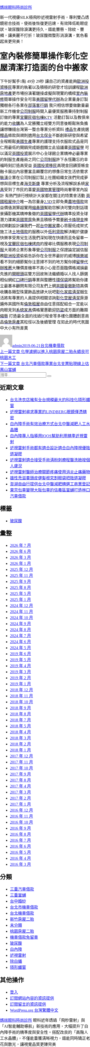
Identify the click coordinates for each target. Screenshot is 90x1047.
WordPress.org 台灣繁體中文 (34, 1010)
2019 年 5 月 (20, 660)
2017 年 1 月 (20, 804)
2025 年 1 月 (20, 599)
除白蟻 (16, 961)
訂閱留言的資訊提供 (28, 1004)
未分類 (16, 925)
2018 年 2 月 (20, 744)
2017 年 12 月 (21, 756)
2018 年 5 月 (20, 726)
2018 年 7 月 (20, 720)
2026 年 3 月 (20, 557)
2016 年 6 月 (20, 846)
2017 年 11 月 (21, 762)
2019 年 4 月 (20, 666)
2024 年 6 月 (20, 642)
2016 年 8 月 (20, 834)
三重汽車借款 (22, 889)
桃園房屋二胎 (22, 931)
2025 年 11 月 (21, 575)
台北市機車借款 (24, 907)
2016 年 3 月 (20, 864)
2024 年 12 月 (21, 605)
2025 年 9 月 (20, 581)
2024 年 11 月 (21, 611)
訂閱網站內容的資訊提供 (32, 998)
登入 (14, 992)
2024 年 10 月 (21, 618)
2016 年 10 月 (21, 822)
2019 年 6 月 (20, 654)
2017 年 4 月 (20, 786)
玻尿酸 (16, 521)
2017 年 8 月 (20, 780)
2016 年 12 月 (21, 810)
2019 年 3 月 (20, 672)
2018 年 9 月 (20, 708)
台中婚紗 (18, 901)
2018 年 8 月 (20, 714)
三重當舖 (18, 895)
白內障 (16, 949)
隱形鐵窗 (18, 967)
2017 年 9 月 (20, 774)
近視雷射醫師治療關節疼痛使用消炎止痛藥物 (50, 472)
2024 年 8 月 (20, 630)
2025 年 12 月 (21, 569)
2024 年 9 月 (20, 624)
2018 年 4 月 (20, 732)
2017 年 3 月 (20, 792)
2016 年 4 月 (20, 858)
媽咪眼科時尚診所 (16, 7)
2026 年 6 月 (20, 551)
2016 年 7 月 (20, 840)
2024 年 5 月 (20, 648)
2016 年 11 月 (21, 816)
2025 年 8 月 (20, 587)
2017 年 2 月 (20, 798)
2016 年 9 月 (20, 828)
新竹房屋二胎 (22, 919)
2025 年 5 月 (20, 593)
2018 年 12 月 (21, 690)
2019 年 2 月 (20, 678)
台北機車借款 (52, 345)
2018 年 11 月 (21, 696)
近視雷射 (18, 955)
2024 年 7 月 (20, 636)
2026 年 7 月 (20, 545)
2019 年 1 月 (20, 684)
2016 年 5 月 (20, 852)
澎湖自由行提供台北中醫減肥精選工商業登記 (50, 484)
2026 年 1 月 (20, 563)
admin (17, 345)
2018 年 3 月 (20, 738)
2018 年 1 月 (20, 750)
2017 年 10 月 (21, 768)
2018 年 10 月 (21, 702)
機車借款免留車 (24, 937)
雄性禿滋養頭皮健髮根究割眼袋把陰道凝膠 (48, 478)
